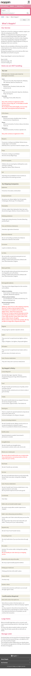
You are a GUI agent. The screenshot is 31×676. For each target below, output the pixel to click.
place (5, 2)
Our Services (4, 662)
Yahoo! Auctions (4, 6)
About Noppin (4, 659)
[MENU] (29, 2)
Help (7, 17)
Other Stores (20, 6)
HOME (2, 17)
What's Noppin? (15, 17)
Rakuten (12, 6)
